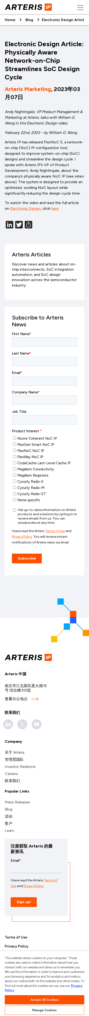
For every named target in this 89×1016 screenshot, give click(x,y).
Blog (29, 20)
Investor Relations (20, 766)
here (55, 208)
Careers (11, 773)
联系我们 (12, 781)
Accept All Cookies (44, 1000)
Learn (9, 830)
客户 (8, 823)
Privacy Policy (16, 946)
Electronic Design (25, 208)
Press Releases (17, 802)
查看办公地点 (16, 699)
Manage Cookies (44, 1010)
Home (10, 20)
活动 (8, 816)
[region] (44, 983)
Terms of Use (16, 937)
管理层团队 (14, 759)
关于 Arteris (14, 752)
